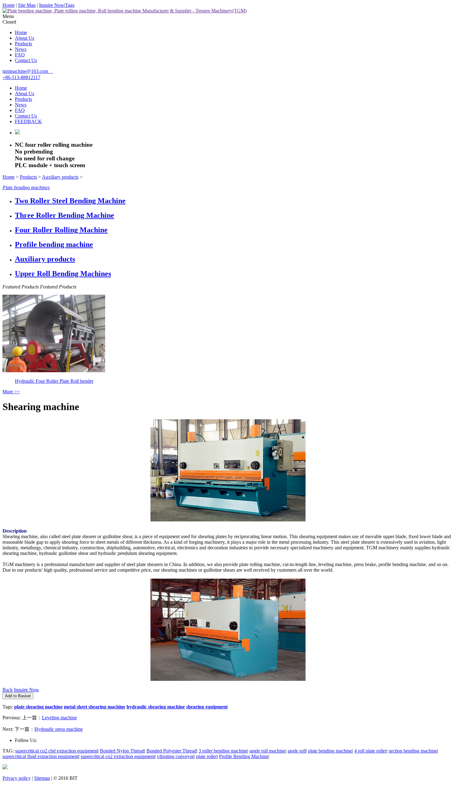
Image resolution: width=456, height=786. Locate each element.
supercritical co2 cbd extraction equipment (56, 750)
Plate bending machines (26, 187)
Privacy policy (16, 778)
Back (7, 689)
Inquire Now (51, 5)
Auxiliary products (60, 177)
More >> (11, 391)
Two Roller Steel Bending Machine (70, 201)
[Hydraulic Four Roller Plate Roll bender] (53, 370)
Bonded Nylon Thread (122, 750)
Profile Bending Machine (243, 756)
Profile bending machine (54, 244)
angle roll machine (267, 750)
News (20, 49)
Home (8, 5)
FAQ (20, 54)
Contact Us (26, 60)
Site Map (27, 5)
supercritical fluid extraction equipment (40, 756)
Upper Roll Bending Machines (63, 274)
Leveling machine (59, 717)
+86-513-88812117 (21, 77)
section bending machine (413, 750)
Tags (69, 5)
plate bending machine (330, 750)
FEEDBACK (28, 121)
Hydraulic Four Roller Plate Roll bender (54, 381)
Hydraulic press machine (58, 729)
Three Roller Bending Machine (64, 215)
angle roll (297, 750)
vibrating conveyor (175, 756)
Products (23, 43)
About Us (24, 38)
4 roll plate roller (370, 750)
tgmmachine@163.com (25, 71)
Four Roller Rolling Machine (61, 230)
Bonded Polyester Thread (171, 750)
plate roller (206, 756)
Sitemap (42, 778)
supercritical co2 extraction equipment (118, 756)
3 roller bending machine (223, 750)
